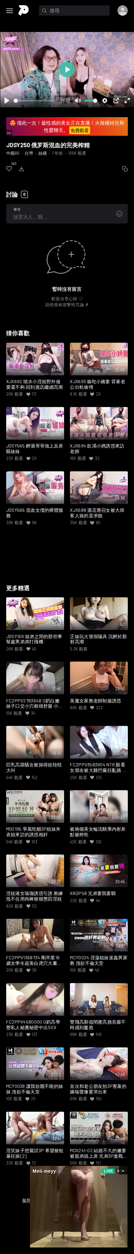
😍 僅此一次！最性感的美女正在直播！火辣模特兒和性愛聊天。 (67, 126)
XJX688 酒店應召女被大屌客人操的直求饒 (97, 513)
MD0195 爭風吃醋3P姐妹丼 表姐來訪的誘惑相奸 (33, 831)
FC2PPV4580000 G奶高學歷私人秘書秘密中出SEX (33, 1024)
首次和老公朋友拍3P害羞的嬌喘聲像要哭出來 (98, 1089)
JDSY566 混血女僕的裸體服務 (34, 513)
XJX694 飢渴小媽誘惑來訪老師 (97, 448)
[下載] (21, 169)
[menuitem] (9, 169)
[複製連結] (125, 169)
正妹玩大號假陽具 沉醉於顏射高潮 (98, 639)
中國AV (12, 153)
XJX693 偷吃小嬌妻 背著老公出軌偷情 (97, 384)
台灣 (28, 153)
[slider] (36, 101)
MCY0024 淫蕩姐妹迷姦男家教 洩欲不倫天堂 (98, 960)
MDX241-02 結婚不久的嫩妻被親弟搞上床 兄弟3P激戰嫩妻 (98, 1153)
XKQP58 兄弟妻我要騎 (93, 893)
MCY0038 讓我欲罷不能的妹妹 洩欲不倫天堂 (34, 1089)
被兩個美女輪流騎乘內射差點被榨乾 (98, 831)
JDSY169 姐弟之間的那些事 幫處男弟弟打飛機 (34, 639)
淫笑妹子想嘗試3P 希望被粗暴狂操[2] (35, 1153)
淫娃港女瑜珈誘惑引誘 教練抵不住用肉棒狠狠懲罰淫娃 (34, 896)
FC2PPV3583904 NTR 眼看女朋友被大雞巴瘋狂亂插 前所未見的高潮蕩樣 (98, 767)
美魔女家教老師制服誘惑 (95, 700)
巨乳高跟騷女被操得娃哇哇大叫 (34, 767)
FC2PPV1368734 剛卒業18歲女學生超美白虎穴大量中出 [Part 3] (34, 960)
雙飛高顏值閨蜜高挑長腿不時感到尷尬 (98, 1024)
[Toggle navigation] (10, 11)
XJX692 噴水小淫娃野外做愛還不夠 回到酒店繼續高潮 (34, 384)
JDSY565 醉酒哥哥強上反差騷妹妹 (34, 448)
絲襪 (42, 153)
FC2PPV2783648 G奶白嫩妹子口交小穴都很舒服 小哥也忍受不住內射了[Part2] (34, 703)
